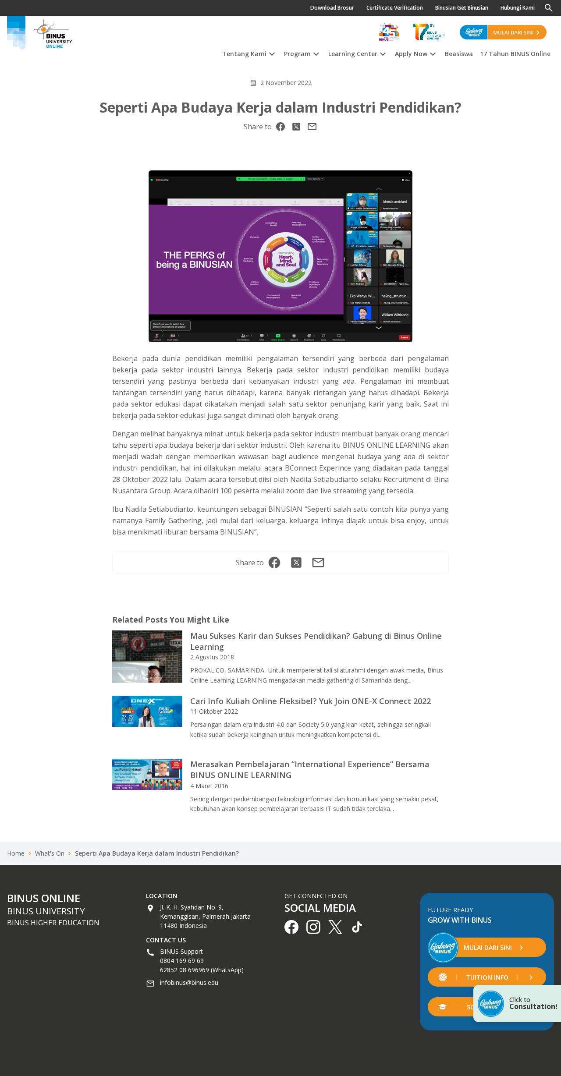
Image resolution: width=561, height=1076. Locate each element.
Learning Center (352, 54)
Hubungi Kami (518, 7)
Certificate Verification (394, 7)
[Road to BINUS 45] (389, 32)
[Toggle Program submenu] (316, 52)
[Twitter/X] (296, 126)
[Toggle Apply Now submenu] (432, 52)
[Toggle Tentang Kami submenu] (271, 52)
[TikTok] (357, 927)
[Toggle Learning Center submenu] (382, 52)
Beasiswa (459, 54)
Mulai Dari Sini (488, 947)
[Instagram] (312, 126)
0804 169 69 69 (182, 960)
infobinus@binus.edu (189, 982)
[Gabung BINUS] (503, 32)
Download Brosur (332, 7)
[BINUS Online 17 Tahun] (429, 32)
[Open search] (548, 8)
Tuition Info (487, 977)
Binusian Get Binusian (461, 7)
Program (297, 54)
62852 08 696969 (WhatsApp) (202, 970)
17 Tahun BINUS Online (515, 54)
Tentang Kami (244, 54)
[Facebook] (280, 126)
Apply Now (411, 54)
